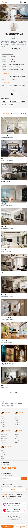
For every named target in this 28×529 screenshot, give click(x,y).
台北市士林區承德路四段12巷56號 (16, 64)
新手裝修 (3, 405)
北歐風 (11, 405)
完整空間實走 (4, 434)
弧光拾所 (3, 249)
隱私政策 (3, 458)
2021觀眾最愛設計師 (15, 49)
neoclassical (4, 136)
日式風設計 (3, 426)
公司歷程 (3, 452)
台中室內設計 (18, 422)
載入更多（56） (14, 392)
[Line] (16, 94)
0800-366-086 (8, 468)
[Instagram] (11, 517)
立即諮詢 (7, 526)
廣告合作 (13, 489)
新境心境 (3, 226)
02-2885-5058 (12, 56)
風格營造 (17, 438)
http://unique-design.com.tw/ (16, 69)
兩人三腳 (3, 295)
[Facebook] (12, 94)
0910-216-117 (12, 59)
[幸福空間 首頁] (5, 2)
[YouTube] (14, 517)
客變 (3, 403)
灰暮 (2, 272)
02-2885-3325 (12, 61)
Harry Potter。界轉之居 (7, 363)
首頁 (2, 18)
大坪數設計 (3, 440)
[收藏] (17, 30)
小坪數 (6, 403)
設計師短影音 (4, 436)
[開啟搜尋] (21, 2)
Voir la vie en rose (6, 317)
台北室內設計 (18, 420)
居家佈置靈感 (4, 438)
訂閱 (24, 478)
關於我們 (3, 450)
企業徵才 (3, 454)
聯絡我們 (3, 456)
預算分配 (17, 440)
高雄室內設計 (18, 424)
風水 (8, 405)
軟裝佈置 (20, 403)
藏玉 (2, 386)
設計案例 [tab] (5, 114)
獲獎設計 (3, 416)
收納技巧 (17, 436)
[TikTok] (19, 517)
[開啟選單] (25, 2)
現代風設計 (3, 424)
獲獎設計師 (17, 418)
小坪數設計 (3, 442)
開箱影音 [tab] (14, 114)
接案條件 (20, 53)
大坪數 (2, 420)
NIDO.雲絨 (4, 340)
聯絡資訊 (8, 53)
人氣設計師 (17, 416)
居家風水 (17, 434)
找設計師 (6, 18)
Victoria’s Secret (6, 181)
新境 (2, 158)
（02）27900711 (13, 80)
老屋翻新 (11, 403)
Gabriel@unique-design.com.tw (16, 67)
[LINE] (17, 517)
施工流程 (17, 442)
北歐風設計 (3, 422)
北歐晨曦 (3, 204)
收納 (16, 403)
